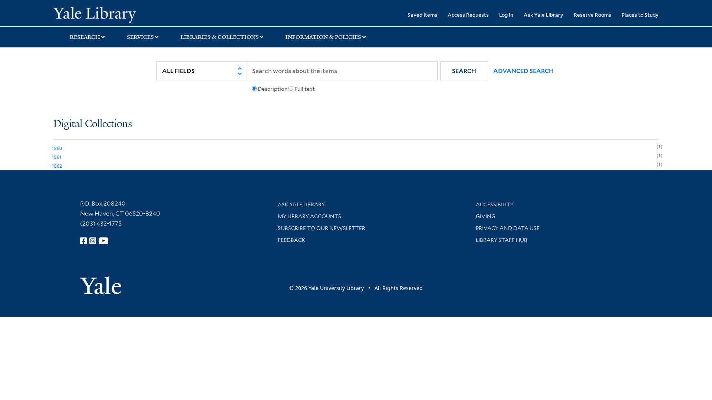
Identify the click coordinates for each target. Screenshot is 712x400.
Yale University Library (98, 14)
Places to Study (640, 14)
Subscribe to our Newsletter (321, 228)
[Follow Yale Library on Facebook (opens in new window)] (83, 240)
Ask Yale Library (543, 14)
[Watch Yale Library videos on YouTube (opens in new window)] (103, 240)
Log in (506, 14)
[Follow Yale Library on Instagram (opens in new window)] (92, 240)
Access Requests (468, 14)
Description (272, 89)
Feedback (292, 240)
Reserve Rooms (592, 14)
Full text (304, 89)
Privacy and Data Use (508, 228)
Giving (485, 216)
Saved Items (422, 14)
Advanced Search (523, 70)
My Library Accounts (309, 216)
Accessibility (495, 204)
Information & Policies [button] (323, 37)
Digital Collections (92, 124)
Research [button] (85, 37)
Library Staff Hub (501, 240)
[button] (464, 70)
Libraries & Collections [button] (220, 37)
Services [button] (140, 37)
